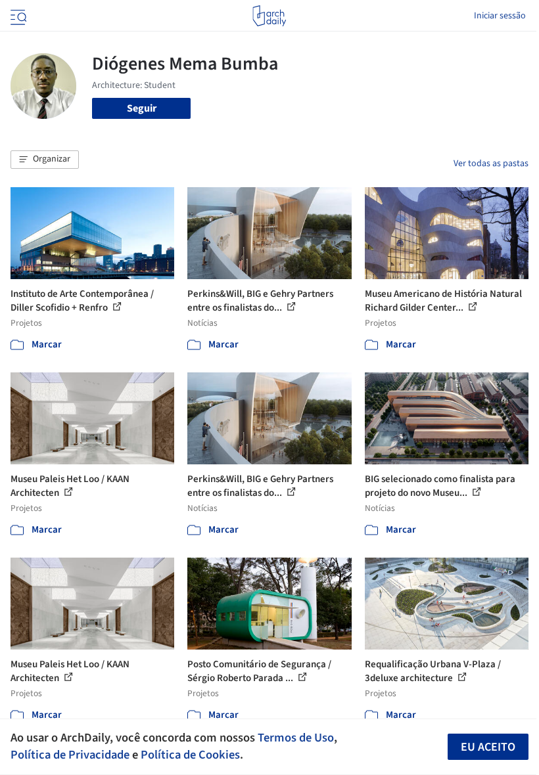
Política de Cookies (190, 754)
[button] (45, 159)
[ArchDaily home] (269, 15)
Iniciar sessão (500, 15)
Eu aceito (488, 747)
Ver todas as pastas (491, 163)
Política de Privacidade (70, 754)
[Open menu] (17, 16)
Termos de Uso (296, 737)
